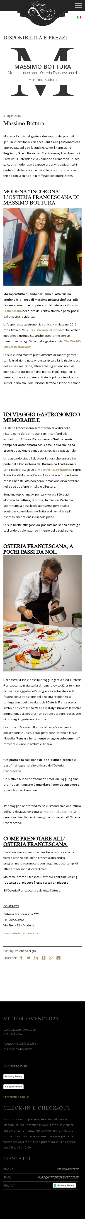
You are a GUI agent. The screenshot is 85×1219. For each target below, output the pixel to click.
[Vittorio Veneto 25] (42, 12)
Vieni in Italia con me (58, 812)
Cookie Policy (13, 1086)
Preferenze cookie (16, 1097)
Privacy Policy (13, 1076)
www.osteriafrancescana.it (21, 933)
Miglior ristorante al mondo (43, 330)
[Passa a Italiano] (79, 17)
